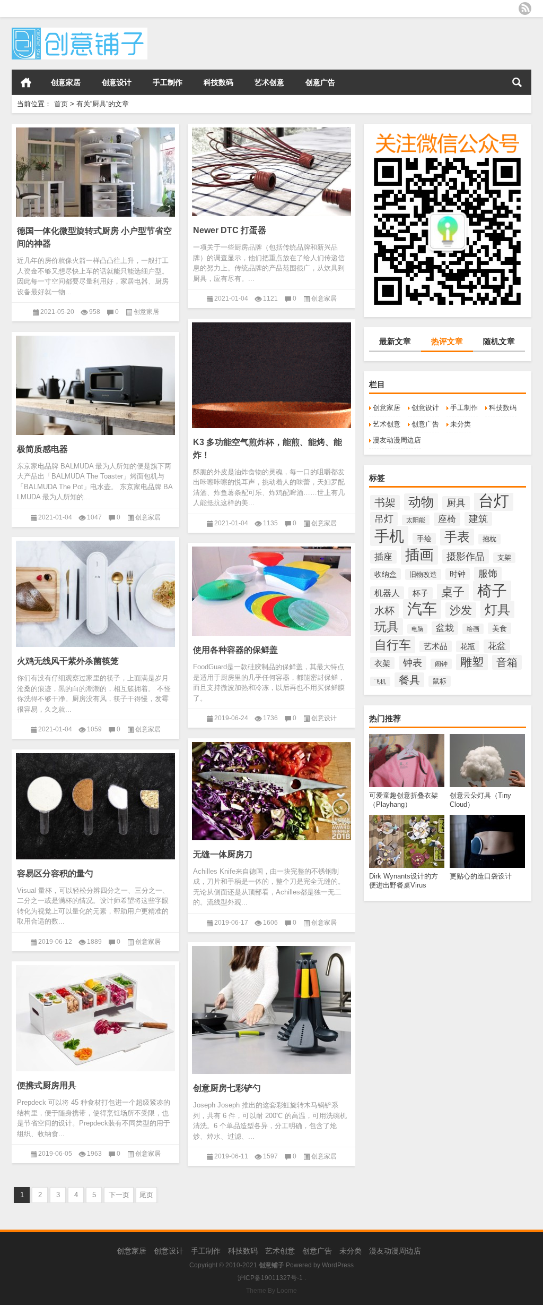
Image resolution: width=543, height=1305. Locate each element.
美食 (499, 628)
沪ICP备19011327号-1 (270, 1278)
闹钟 (441, 664)
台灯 (493, 500)
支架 (504, 557)
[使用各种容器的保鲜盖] (271, 589)
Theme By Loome (271, 1290)
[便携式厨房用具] (95, 1016)
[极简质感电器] (95, 383)
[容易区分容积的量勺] (95, 804)
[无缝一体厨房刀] (271, 789)
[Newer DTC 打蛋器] (271, 170)
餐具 (409, 680)
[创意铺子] (79, 31)
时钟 (458, 574)
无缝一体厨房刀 (222, 854)
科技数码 (218, 82)
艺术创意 (269, 82)
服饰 (487, 573)
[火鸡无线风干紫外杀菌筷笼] (95, 592)
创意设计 (117, 82)
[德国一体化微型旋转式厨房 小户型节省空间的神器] (95, 170)
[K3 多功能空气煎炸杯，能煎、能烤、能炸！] (271, 373)
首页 (26, 82)
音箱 (507, 662)
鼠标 (439, 681)
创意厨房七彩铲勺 (227, 1088)
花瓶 (467, 646)
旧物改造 (423, 574)
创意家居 (66, 82)
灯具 (497, 609)
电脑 (417, 629)
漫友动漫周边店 (397, 440)
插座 (383, 557)
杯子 (420, 593)
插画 (419, 555)
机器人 (387, 593)
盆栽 (445, 628)
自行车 (392, 645)
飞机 (380, 681)
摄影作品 (465, 556)
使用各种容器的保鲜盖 (235, 649)
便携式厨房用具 (46, 1085)
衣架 (382, 663)
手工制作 (167, 82)
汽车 (422, 609)
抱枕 (489, 539)
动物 (421, 502)
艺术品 (436, 646)
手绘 (424, 538)
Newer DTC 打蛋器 (229, 230)
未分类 (460, 424)
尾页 (146, 1195)
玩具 (386, 627)
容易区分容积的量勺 (55, 873)
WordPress (338, 1265)
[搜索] (517, 82)
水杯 (384, 610)
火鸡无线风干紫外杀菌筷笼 (68, 661)
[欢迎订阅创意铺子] (525, 8)
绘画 (473, 629)
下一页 (119, 1195)
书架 (385, 502)
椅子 (492, 590)
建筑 (478, 519)
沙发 (461, 610)
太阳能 (415, 520)
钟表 (412, 663)
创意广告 (320, 82)
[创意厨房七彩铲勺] (271, 1008)
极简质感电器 (42, 449)
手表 (457, 537)
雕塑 (472, 662)
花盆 (497, 646)
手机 (389, 535)
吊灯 (383, 519)
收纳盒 (385, 574)
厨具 (456, 503)
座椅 (447, 519)
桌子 (453, 592)
